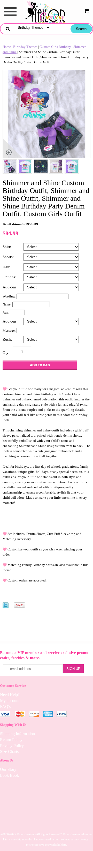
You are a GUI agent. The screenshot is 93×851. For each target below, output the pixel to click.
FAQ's (5, 706)
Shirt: (7, 247)
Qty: (6, 352)
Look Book (9, 775)
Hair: (7, 267)
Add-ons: (11, 287)
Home (7, 47)
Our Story (8, 769)
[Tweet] (6, 607)
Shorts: (9, 257)
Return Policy (11, 739)
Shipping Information (17, 733)
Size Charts (9, 751)
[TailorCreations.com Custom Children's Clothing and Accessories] (46, 11)
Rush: (8, 339)
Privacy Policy (12, 745)
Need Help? (10, 694)
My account (9, 700)
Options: (10, 277)
